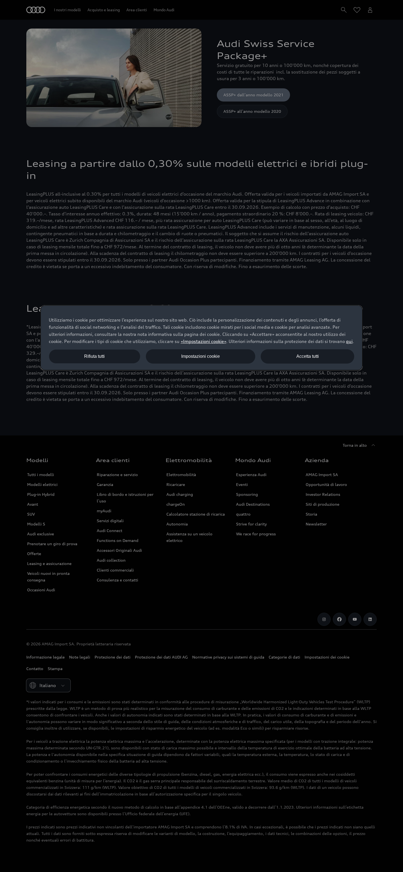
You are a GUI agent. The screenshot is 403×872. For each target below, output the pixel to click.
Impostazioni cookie (200, 356)
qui (349, 341)
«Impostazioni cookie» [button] (203, 341)
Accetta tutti (307, 356)
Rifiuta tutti (94, 356)
